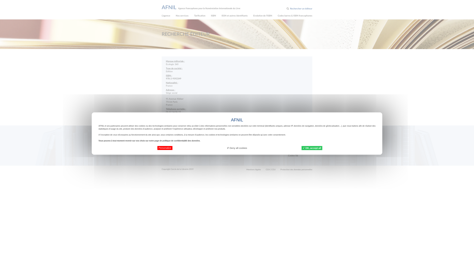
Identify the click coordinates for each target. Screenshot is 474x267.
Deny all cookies (238, 148)
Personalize (165, 148)
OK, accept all (313, 148)
